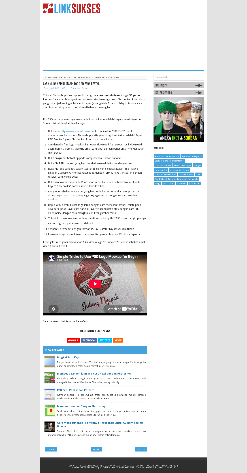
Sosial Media (168, 183)
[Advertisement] (123, 43)
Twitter (105, 340)
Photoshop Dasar (62, 77)
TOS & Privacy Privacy (157, 466)
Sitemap (171, 467)
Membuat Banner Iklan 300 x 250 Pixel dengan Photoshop (94, 373)
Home (48, 77)
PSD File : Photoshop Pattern (75, 390)
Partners (173, 466)
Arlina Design (91, 467)
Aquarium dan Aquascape (167, 156)
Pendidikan (160, 179)
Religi (157, 183)
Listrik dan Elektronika (165, 174)
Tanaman (181, 183)
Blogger (153, 467)
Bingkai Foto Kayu (68, 357)
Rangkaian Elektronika (187, 179)
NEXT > (141, 449)
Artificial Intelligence (192, 156)
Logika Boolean (186, 174)
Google (73, 340)
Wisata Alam (194, 183)
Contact (140, 466)
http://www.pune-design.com (78, 131)
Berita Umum (161, 160)
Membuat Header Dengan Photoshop (81, 406)
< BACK (51, 449)
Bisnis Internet (177, 160)
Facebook (89, 340)
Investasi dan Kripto (179, 170)
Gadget (197, 165)
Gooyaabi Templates (124, 467)
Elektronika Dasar (163, 165)
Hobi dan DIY (161, 170)
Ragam (171, 179)
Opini (198, 174)
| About (162, 467)
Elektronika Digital (182, 165)
